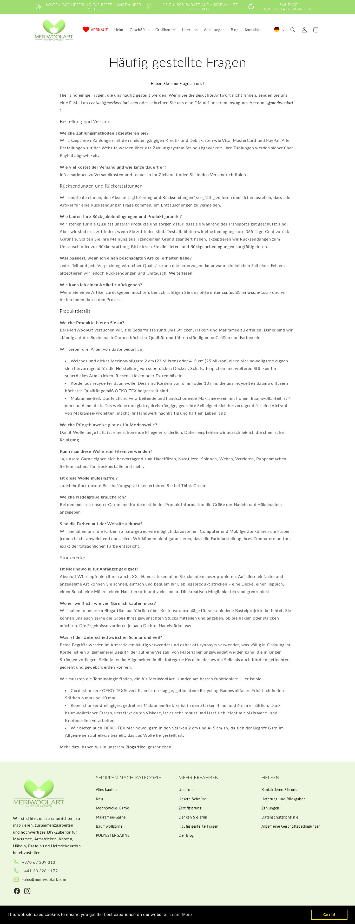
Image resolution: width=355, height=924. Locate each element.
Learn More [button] (180, 914)
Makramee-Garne (111, 817)
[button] (139, 29)
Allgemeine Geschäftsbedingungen (291, 826)
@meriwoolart (280, 102)
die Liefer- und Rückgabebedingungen (197, 246)
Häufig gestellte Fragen (199, 826)
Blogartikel (115, 610)
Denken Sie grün (193, 817)
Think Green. (193, 485)
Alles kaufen (106, 790)
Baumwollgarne (109, 826)
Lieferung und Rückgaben (283, 799)
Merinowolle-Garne (112, 808)
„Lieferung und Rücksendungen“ (163, 197)
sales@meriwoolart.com (44, 879)
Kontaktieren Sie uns (279, 790)
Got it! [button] (329, 915)
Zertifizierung (190, 808)
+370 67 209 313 (38, 862)
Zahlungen (270, 808)
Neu (99, 799)
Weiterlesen (181, 272)
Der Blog (186, 835)
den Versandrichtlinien (224, 174)
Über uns (186, 790)
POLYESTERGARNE (113, 835)
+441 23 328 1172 (40, 871)
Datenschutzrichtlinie (280, 817)
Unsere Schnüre (192, 799)
